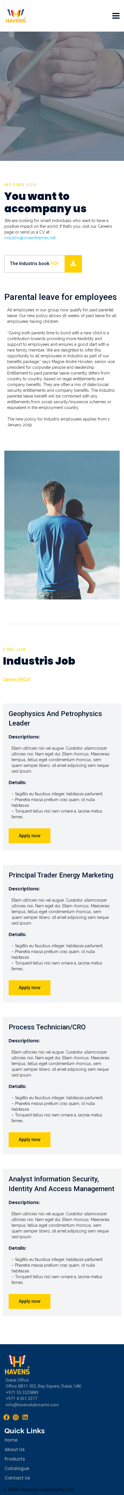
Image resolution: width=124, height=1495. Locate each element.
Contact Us (17, 1478)
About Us (15, 1449)
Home (11, 1440)
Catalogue (17, 1468)
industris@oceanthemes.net (30, 238)
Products (15, 1459)
